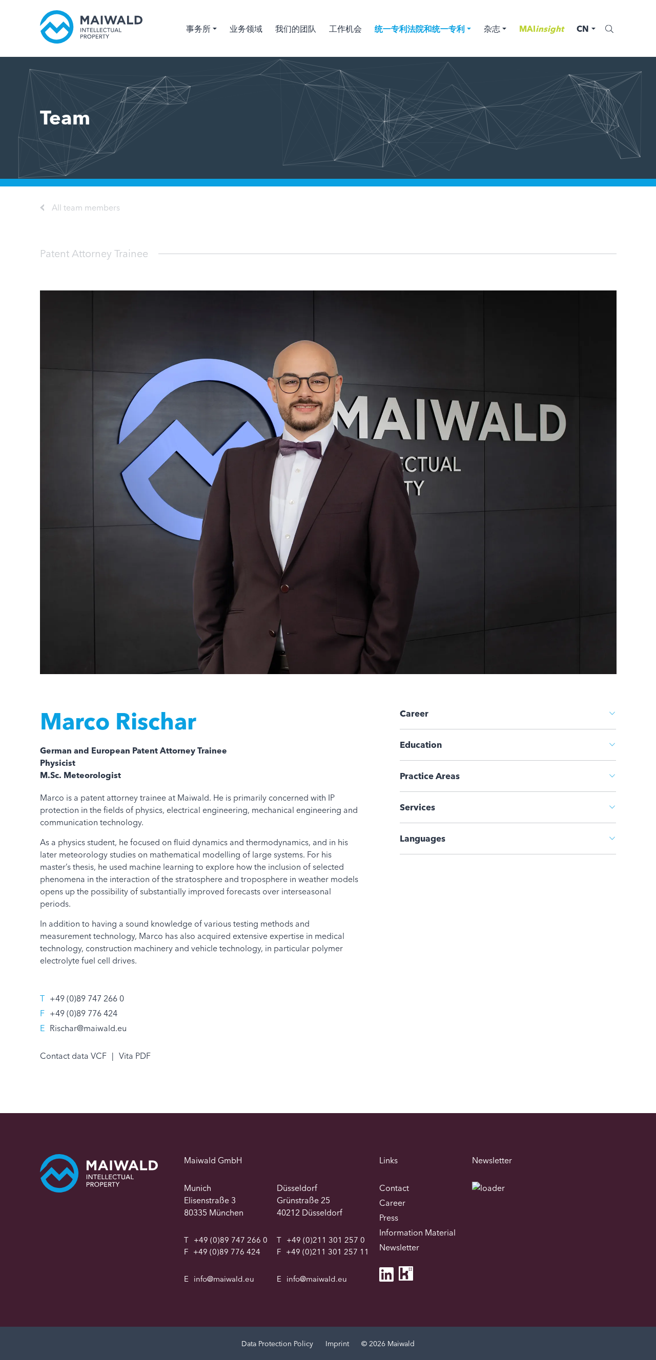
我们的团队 (295, 29)
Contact (394, 1188)
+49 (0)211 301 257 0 (325, 1240)
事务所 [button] (198, 29)
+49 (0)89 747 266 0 (87, 998)
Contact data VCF (73, 1056)
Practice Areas (430, 775)
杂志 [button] (492, 29)
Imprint (337, 1343)
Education (421, 744)
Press (388, 1217)
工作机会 (345, 29)
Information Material (417, 1232)
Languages (422, 838)
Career (414, 713)
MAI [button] (541, 29)
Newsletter (399, 1247)
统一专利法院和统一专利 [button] (420, 29)
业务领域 (246, 29)
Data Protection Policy (277, 1343)
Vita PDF (135, 1056)
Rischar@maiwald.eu (88, 1028)
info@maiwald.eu (224, 1279)
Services (417, 807)
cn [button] (583, 29)
